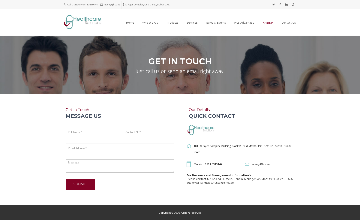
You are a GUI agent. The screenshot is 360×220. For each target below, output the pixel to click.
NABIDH (267, 22)
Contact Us (289, 22)
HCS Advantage (244, 22)
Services (192, 22)
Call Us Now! (82, 4)
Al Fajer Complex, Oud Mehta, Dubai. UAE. (147, 4)
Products (172, 22)
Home (130, 22)
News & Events (216, 22)
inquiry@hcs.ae (112, 4)
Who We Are (150, 22)
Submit (80, 184)
